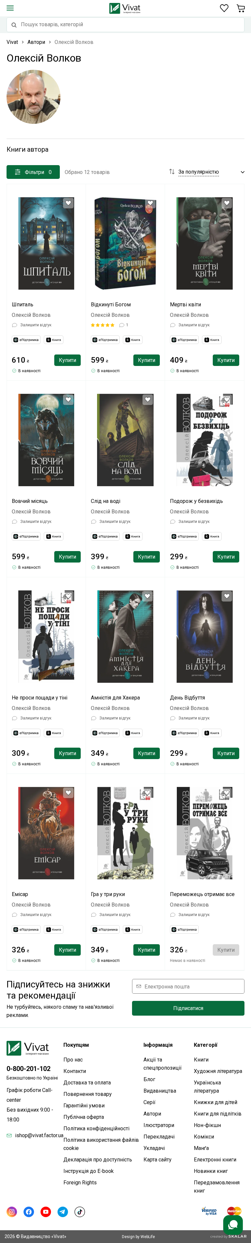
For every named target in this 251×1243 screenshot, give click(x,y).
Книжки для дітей (215, 1102)
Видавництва (159, 1091)
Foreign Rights (80, 1182)
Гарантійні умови (84, 1105)
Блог (149, 1079)
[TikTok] (80, 1212)
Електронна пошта (167, 986)
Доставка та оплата (87, 1083)
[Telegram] (63, 1212)
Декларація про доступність (97, 1160)
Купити (67, 360)
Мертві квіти (185, 304)
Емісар (20, 894)
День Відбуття (187, 698)
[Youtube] (46, 1212)
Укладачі (154, 1148)
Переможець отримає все (202, 894)
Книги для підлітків (218, 1114)
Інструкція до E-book (88, 1171)
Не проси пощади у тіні (39, 698)
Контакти (74, 1071)
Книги (201, 1060)
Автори (152, 1114)
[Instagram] (12, 1212)
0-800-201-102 (28, 1069)
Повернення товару (87, 1094)
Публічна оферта (83, 1117)
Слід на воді (105, 501)
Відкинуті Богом (111, 304)
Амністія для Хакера (115, 698)
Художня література (218, 1071)
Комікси (204, 1137)
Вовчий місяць (30, 501)
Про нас (73, 1060)
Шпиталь (22, 304)
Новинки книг (211, 1171)
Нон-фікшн (207, 1125)
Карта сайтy (157, 1160)
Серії (149, 1102)
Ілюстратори (158, 1125)
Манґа (201, 1148)
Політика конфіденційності (96, 1128)
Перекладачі (159, 1137)
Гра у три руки (108, 894)
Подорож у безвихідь (196, 501)
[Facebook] (29, 1212)
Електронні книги (215, 1160)
